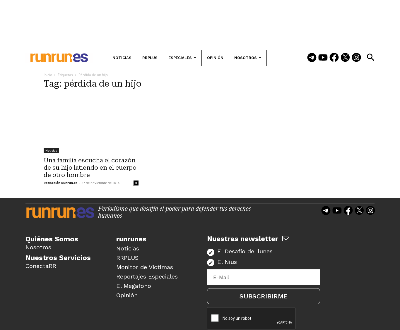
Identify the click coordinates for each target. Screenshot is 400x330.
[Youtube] (323, 58)
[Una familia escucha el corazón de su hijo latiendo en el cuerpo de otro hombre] (91, 124)
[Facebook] (334, 58)
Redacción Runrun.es (60, 183)
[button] (370, 57)
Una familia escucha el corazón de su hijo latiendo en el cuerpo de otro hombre (90, 167)
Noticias (51, 150)
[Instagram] (356, 58)
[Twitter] (345, 58)
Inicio (48, 74)
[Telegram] (312, 58)
